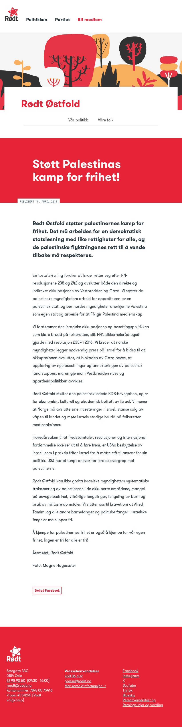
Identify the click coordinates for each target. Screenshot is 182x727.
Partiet (63, 19)
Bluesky (129, 695)
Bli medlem (90, 19)
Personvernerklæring (139, 700)
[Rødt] (14, 660)
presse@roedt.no (78, 681)
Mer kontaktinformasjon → (85, 685)
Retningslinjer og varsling (143, 705)
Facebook (130, 670)
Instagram (131, 675)
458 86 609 (74, 676)
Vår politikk (78, 120)
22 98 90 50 (16, 680)
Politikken (37, 19)
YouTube (129, 685)
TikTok (128, 690)
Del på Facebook (47, 590)
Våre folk (105, 120)
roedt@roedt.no (19, 685)
